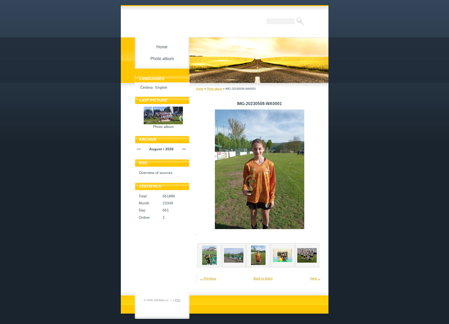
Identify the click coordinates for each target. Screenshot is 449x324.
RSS (177, 300)
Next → (315, 278)
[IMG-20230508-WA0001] (258, 255)
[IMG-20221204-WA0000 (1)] (307, 255)
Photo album (214, 88)
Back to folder (263, 278)
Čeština (146, 87)
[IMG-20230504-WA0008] (209, 255)
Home (199, 88)
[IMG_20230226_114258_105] (282, 255)
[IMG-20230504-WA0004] (234, 255)
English (161, 87)
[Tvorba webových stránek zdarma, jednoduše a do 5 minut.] (171, 300)
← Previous (208, 278)
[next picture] (312, 169)
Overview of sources (156, 173)
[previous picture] (207, 169)
